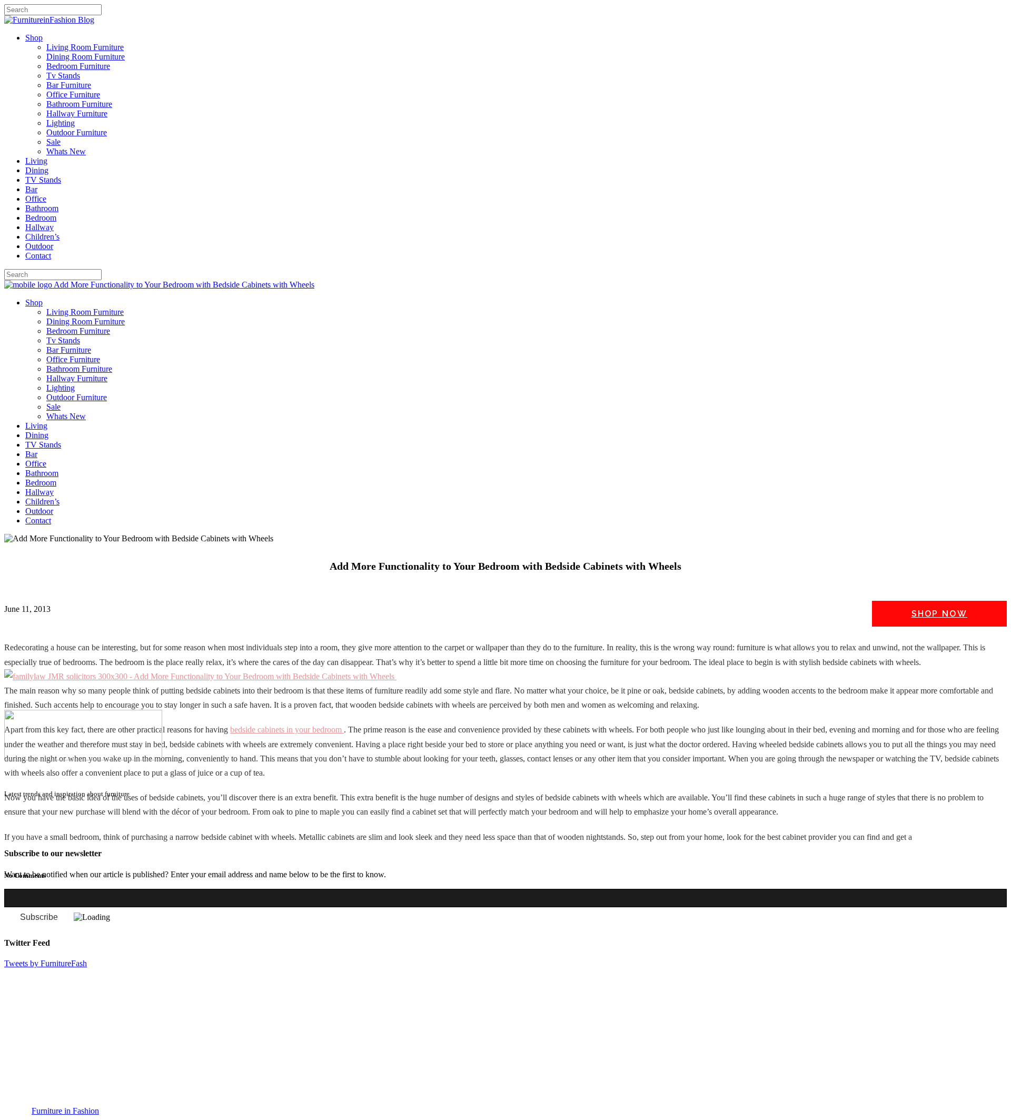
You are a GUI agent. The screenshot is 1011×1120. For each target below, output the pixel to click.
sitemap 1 (20, 832)
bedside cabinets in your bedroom (287, 729)
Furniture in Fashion (65, 1110)
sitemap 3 (87, 832)
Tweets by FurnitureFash (45, 963)
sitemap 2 (54, 832)
